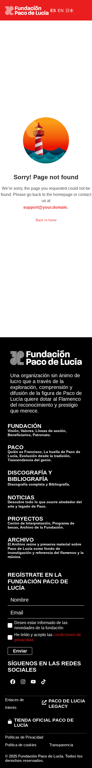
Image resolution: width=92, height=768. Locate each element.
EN (61, 10)
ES (53, 10)
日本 (69, 10)
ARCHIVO (21, 539)
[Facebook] (13, 682)
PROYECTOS (25, 518)
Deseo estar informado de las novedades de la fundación (40, 625)
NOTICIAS (21, 497)
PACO (16, 447)
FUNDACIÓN (24, 426)
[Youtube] (33, 682)
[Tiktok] (43, 682)
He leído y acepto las (47, 637)
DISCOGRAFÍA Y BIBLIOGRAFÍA (30, 475)
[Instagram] (23, 682)
